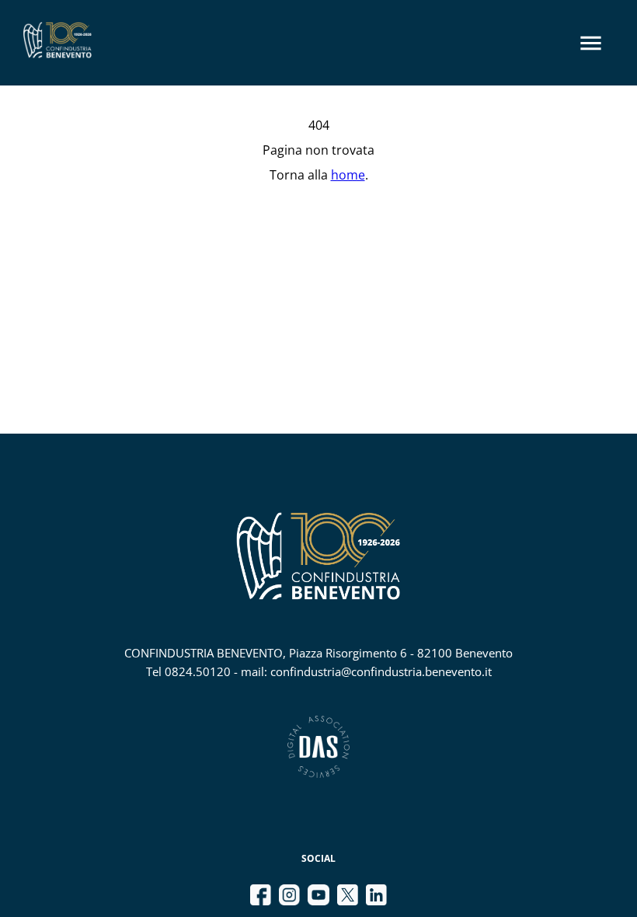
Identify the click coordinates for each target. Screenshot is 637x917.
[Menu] (591, 43)
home (348, 174)
